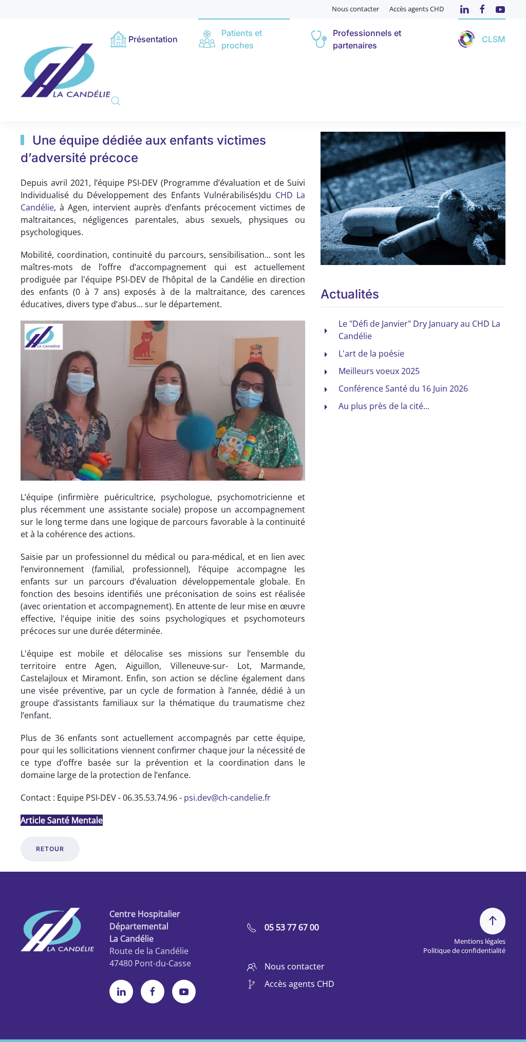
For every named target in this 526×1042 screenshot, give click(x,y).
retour (50, 849)
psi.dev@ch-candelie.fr (227, 797)
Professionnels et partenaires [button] (367, 39)
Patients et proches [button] (241, 39)
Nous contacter (355, 8)
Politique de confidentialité (464, 950)
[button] (115, 100)
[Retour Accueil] (65, 69)
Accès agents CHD (416, 8)
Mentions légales (479, 941)
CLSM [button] (493, 39)
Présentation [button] (153, 39)
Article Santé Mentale (62, 820)
